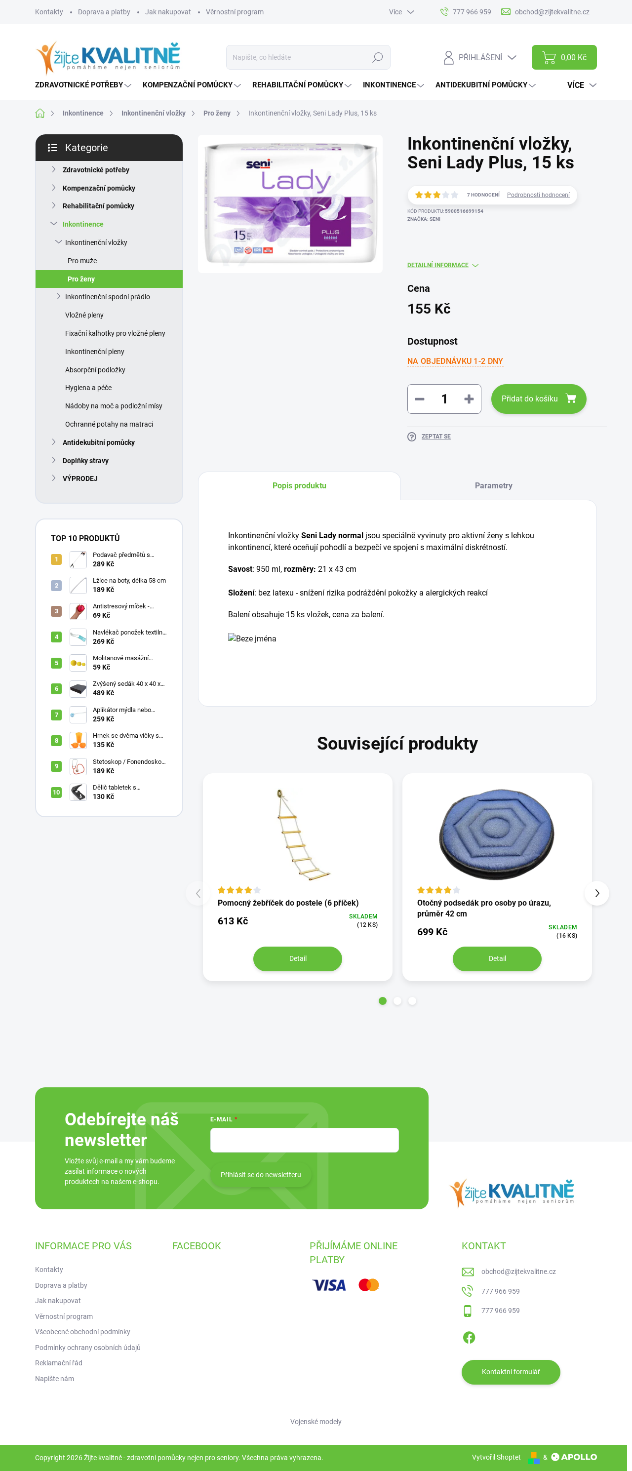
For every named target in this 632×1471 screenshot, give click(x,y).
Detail (298, 958)
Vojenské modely (316, 1422)
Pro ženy (81, 279)
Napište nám (54, 1379)
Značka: (423, 219)
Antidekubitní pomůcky (99, 442)
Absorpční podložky (95, 370)
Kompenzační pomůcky (99, 188)
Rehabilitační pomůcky (98, 206)
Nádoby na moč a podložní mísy (113, 406)
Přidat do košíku (530, 398)
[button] (382, 1001)
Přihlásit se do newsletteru (261, 1175)
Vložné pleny (84, 315)
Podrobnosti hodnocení (538, 195)
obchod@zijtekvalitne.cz (518, 1271)
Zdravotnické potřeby (96, 170)
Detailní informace (438, 265)
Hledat (377, 57)
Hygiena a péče (88, 388)
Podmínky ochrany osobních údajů (88, 1348)
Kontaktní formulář (511, 1372)
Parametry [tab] (494, 485)
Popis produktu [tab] (299, 485)
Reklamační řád (58, 1363)
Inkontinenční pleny (94, 352)
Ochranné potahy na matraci (109, 424)
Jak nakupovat (168, 12)
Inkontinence (83, 224)
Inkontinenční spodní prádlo (107, 297)
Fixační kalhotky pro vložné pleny (115, 333)
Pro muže (82, 261)
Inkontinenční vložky (96, 242)
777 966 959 (500, 1291)
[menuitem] (84, 85)
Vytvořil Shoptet (496, 1457)
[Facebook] (469, 1335)
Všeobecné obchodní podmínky (82, 1332)
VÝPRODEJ (80, 478)
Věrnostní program (235, 12)
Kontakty (49, 12)
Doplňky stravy (86, 461)
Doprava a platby (104, 12)
